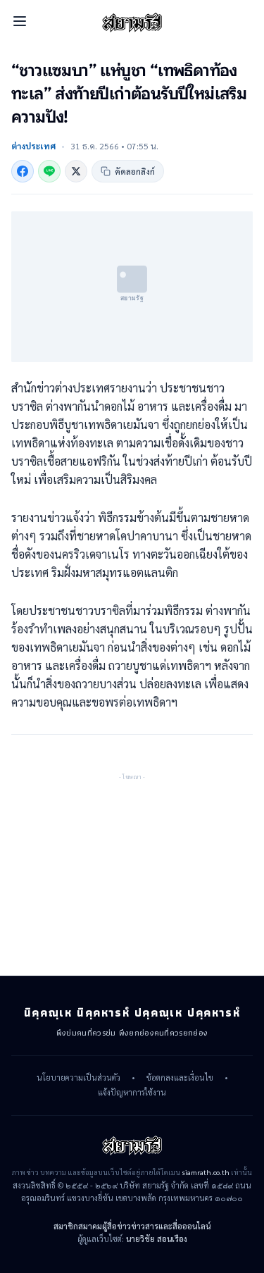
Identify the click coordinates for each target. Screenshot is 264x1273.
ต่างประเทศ (33, 145)
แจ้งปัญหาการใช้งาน (132, 1093)
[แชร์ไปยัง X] (76, 171)
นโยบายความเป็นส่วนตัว (78, 1078)
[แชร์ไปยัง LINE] (49, 171)
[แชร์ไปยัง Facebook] (22, 171)
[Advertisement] (132, 871)
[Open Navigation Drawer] (20, 21)
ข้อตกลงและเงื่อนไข (179, 1078)
